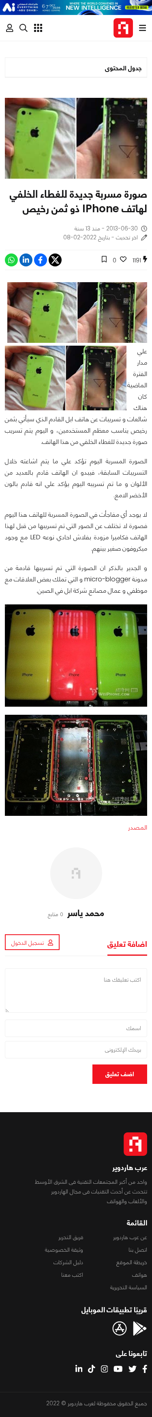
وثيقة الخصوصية (64, 1250)
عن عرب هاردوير (130, 1237)
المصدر (137, 827)
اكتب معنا (72, 1275)
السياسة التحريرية (128, 1287)
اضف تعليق (119, 1074)
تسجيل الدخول (27, 943)
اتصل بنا (137, 1250)
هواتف (139, 1275)
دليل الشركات (68, 1262)
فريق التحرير (70, 1237)
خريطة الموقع (131, 1262)
